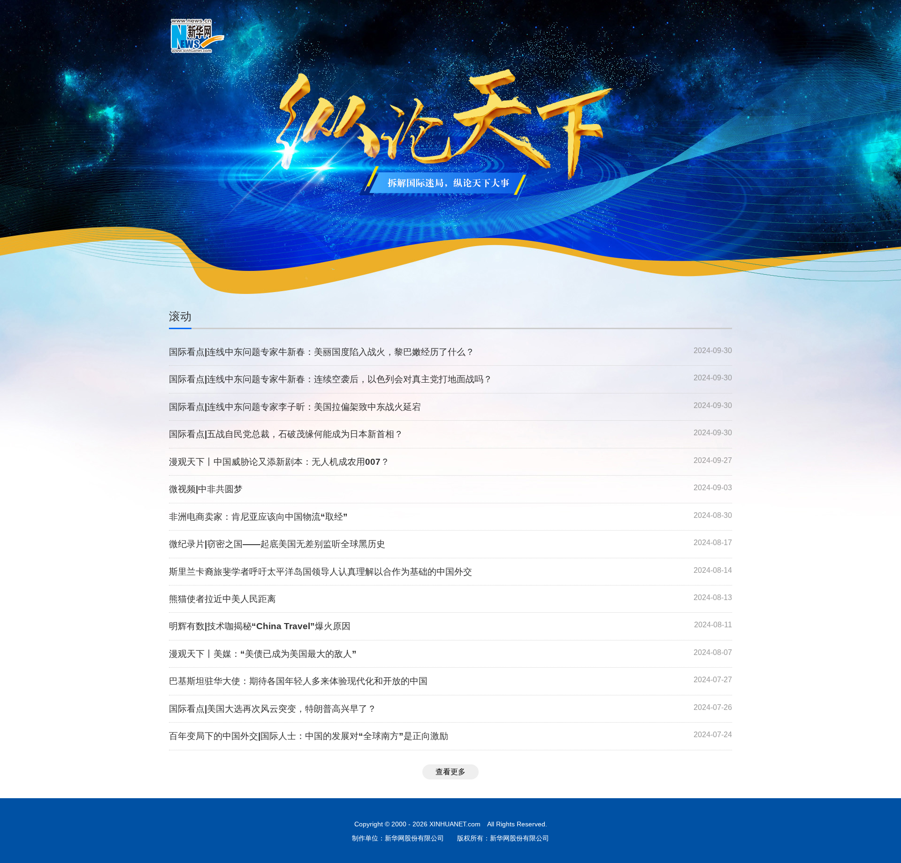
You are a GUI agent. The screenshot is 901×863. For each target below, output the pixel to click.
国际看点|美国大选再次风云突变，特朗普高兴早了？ (272, 709)
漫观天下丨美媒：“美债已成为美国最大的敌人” (263, 654)
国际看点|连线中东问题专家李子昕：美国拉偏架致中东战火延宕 (295, 407)
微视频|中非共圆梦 (206, 489)
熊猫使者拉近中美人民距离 (222, 599)
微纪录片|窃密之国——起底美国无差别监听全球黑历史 (277, 544)
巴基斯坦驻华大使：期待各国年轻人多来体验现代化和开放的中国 (298, 681)
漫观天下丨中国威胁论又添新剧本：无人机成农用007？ (279, 462)
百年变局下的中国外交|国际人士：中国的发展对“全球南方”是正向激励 (308, 736)
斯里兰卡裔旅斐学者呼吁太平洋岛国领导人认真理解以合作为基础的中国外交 (320, 572)
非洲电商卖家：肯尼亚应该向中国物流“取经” (258, 517)
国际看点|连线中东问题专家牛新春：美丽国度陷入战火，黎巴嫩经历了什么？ (321, 352)
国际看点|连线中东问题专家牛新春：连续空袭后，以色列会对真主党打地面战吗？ (330, 379)
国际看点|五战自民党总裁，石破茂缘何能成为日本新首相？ (286, 434)
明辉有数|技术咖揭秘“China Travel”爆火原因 (260, 626)
